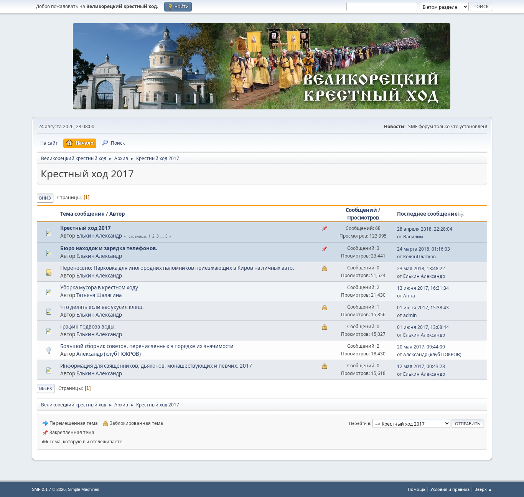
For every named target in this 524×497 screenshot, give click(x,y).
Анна (409, 295)
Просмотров (363, 217)
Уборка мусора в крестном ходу (99, 287)
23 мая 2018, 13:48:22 (421, 268)
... (162, 236)
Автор (117, 213)
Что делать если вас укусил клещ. (102, 307)
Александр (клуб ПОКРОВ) (108, 353)
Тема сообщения (82, 213)
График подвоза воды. (88, 326)
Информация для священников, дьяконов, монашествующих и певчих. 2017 (156, 365)
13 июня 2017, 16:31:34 (423, 288)
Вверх (45, 388)
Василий (413, 236)
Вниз (45, 198)
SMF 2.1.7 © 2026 (49, 489)
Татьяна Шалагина (99, 295)
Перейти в (359, 423)
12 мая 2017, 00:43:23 (421, 366)
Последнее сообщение (427, 213)
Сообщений (361, 209)
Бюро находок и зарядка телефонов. (108, 248)
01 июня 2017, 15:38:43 (423, 307)
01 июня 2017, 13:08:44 (423, 327)
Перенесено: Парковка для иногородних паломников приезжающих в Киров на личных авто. (177, 267)
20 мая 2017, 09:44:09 (421, 346)
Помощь (416, 489)
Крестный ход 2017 (85, 228)
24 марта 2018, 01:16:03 (423, 249)
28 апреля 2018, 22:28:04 (424, 229)
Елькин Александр (99, 235)
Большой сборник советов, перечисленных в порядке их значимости (147, 346)
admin (410, 315)
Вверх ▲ (483, 489)
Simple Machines (83, 489)
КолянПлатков (419, 256)
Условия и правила (450, 489)
